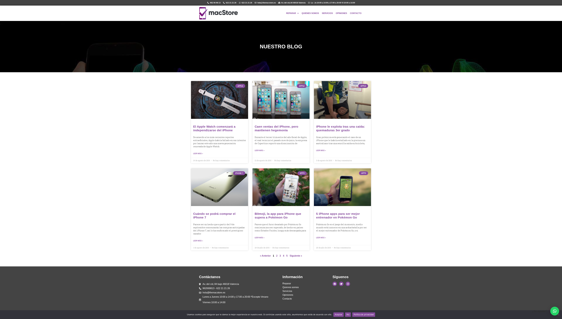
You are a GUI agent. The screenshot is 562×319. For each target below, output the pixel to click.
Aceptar (338, 314)
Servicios (287, 291)
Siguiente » (296, 256)
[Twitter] (341, 284)
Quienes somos (290, 287)
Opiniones (287, 295)
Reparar (286, 283)
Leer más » (198, 154)
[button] (554, 311)
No (348, 314)
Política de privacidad (364, 314)
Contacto (287, 298)
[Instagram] (348, 284)
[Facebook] (335, 284)
